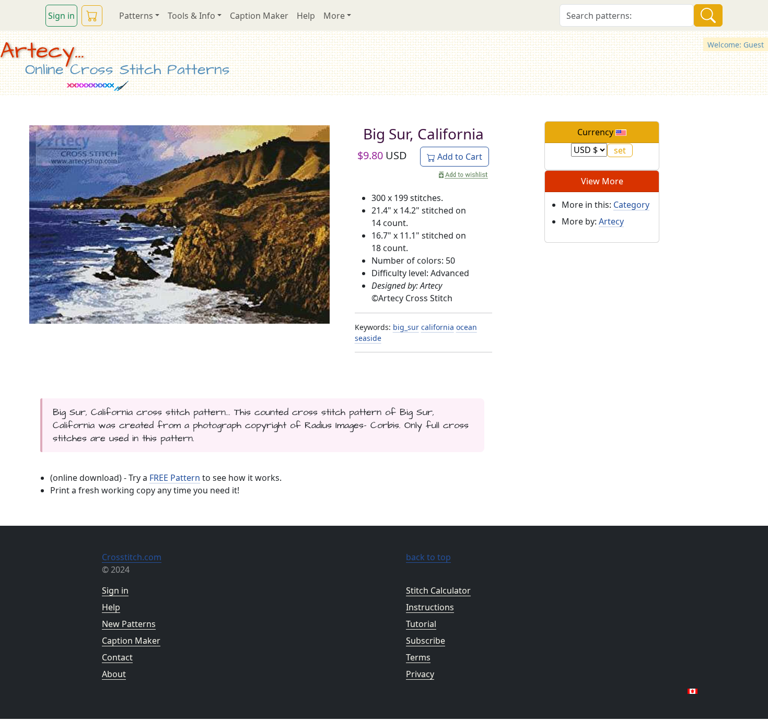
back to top (428, 557)
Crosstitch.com (131, 557)
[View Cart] (92, 15)
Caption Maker (259, 15)
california (437, 327)
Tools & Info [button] (191, 15)
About (114, 674)
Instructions (430, 607)
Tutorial (421, 624)
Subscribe (425, 640)
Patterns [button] (136, 15)
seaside (368, 338)
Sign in (61, 15)
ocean (466, 327)
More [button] (334, 15)
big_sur (406, 327)
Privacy (420, 674)
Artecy (611, 221)
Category (631, 204)
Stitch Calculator (438, 590)
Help (306, 15)
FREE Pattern (174, 477)
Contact (117, 657)
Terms (418, 657)
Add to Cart (458, 156)
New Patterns (129, 624)
